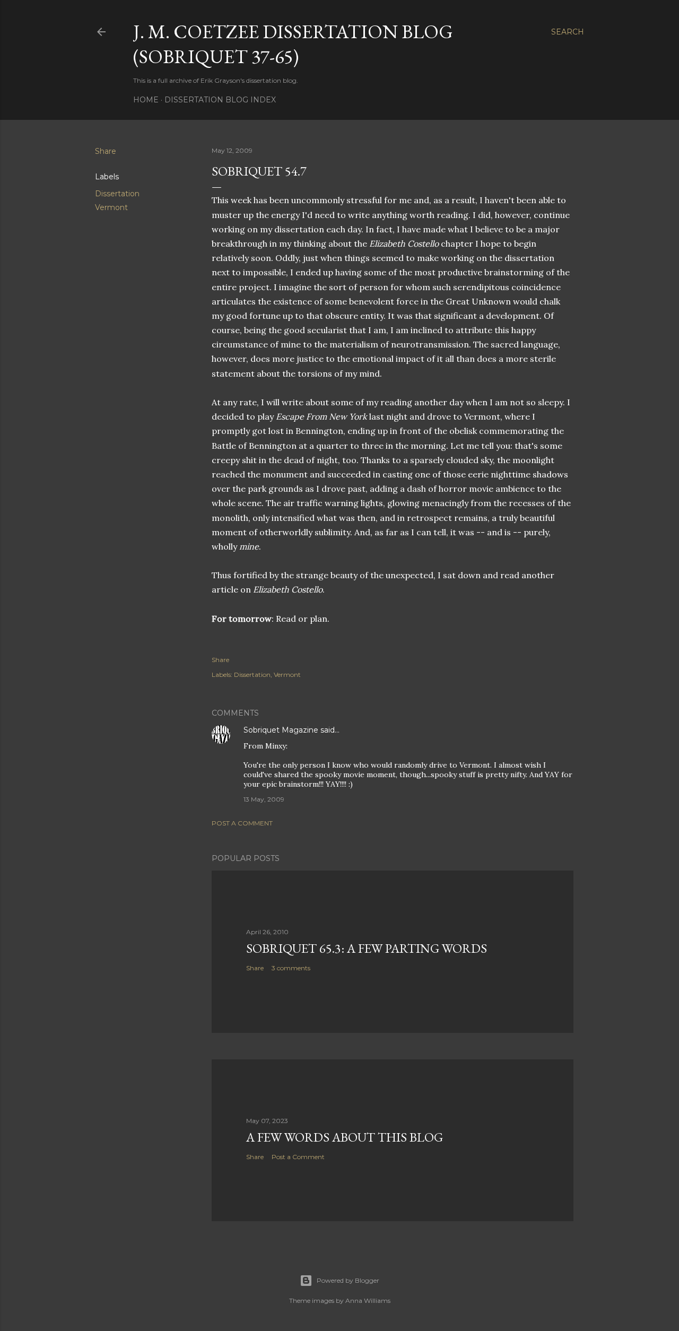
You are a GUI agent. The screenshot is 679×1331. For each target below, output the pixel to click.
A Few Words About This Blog (344, 1137)
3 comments (291, 968)
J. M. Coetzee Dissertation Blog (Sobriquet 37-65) (293, 44)
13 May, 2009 (263, 799)
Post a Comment (242, 823)
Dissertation (117, 193)
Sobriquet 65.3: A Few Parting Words (366, 948)
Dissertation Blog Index (220, 100)
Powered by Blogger (348, 1280)
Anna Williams (367, 1300)
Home (146, 100)
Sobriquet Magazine (280, 730)
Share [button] (105, 151)
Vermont (111, 207)
